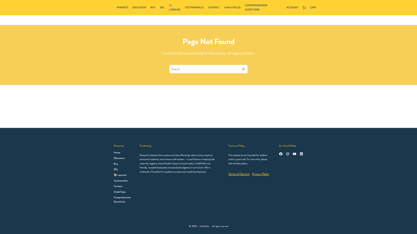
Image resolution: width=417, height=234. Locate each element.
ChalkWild (204, 226)
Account (292, 7)
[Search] (243, 69)
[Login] (282, 7)
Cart (313, 7)
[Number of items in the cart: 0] (304, 8)
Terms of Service (238, 174)
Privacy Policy (260, 174)
